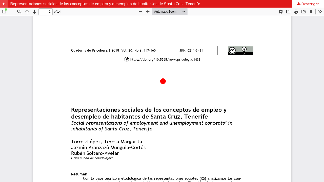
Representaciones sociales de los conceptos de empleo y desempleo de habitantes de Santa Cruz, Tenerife (105, 3)
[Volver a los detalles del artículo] (4, 4)
